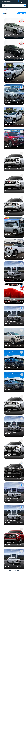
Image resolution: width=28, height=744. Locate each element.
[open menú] (24, 2)
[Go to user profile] (21, 2)
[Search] (25, 5)
